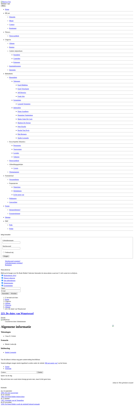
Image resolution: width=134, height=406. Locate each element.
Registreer (8, 265)
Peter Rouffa (22, 126)
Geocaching (13, 202)
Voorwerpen (17, 149)
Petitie (11, 229)
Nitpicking (16, 187)
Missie (11, 21)
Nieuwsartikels (14, 36)
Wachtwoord (7, 246)
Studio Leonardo (23, 138)
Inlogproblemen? (14, 210)
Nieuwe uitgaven (9, 278)
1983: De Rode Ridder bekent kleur (12, 396)
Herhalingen (17, 191)
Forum (7, 206)
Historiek (12, 17)
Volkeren (16, 157)
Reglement (12, 28)
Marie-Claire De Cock (25, 119)
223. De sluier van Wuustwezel (17, 313)
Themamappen (14, 172)
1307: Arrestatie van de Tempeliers (12, 400)
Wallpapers (13, 198)
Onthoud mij (9, 252)
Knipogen (16, 62)
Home (7, 9)
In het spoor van (18, 195)
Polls (10, 225)
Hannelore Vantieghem (25, 115)
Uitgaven (8, 305)
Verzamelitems (14, 179)
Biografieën (13, 77)
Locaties (16, 153)
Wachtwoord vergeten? (12, 261)
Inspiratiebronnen (15, 66)
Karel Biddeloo (23, 85)
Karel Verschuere (23, 89)
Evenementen (8, 285)
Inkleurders (17, 108)
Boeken (11, 47)
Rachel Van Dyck (23, 130)
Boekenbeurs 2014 (10, 275)
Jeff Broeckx (22, 92)
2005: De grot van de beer (9, 393)
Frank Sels (21, 96)
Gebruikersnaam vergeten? (14, 263)
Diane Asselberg (23, 111)
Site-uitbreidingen (9, 280)
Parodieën (16, 55)
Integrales (12, 70)
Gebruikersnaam (8, 240)
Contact (11, 24)
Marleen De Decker (24, 123)
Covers (15, 168)
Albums (11, 43)
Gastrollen (16, 58)
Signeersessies (8, 283)
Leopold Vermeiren (24, 104)
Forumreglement (14, 213)
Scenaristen (17, 100)
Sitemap (7, 217)
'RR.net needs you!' (51, 363)
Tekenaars (16, 81)
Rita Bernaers (22, 134)
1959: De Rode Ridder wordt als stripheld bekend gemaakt (20, 404)
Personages (17, 145)
